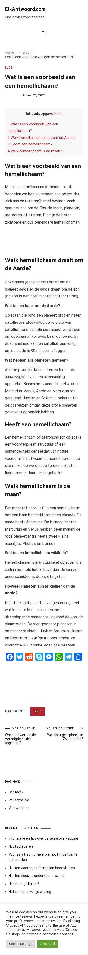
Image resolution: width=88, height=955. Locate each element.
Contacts (16, 792)
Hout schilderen (21, 846)
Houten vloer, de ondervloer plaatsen (37, 876)
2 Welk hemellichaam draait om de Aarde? (42, 137)
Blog (8, 67)
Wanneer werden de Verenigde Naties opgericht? (21, 736)
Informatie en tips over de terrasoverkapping (43, 838)
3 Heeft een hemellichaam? (30, 144)
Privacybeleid (19, 800)
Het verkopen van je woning (30, 892)
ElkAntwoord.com (25, 9)
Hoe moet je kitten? (24, 884)
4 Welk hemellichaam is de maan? (35, 151)
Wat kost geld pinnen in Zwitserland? (64, 734)
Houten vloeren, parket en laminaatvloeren (42, 868)
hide (58, 114)
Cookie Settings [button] (20, 944)
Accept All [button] (47, 944)
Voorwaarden (19, 808)
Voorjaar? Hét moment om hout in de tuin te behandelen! (43, 857)
